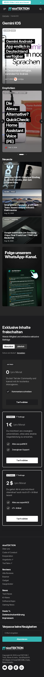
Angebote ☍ (7, 559)
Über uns (6, 549)
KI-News (6, 597)
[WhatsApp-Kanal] (21, 667)
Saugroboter (7, 584)
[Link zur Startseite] (19, 9)
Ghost (7, 660)
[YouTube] (4, 667)
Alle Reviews (7, 573)
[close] (40, 2)
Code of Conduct (9, 552)
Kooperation (7, 556)
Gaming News (8, 605)
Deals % (6, 611)
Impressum (7, 618)
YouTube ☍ (7, 563)
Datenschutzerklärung (13, 614)
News (5, 590)
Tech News (7, 594)
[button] (2, 121)
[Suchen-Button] (40, 9)
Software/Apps (8, 601)
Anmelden (21, 353)
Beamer (5, 577)
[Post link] (22, 175)
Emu (22, 79)
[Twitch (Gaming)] (16, 667)
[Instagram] (10, 667)
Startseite (5, 16)
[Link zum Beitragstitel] (22, 56)
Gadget (5, 580)
